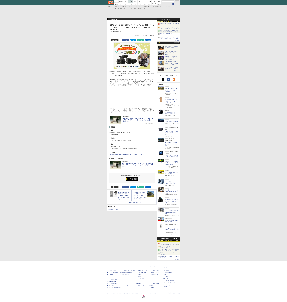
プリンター (167, 6)
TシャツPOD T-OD (142, 272)
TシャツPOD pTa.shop (169, 280)
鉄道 (127, 8)
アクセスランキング (165, 19)
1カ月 (177, 21)
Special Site (164, 43)
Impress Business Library (126, 272)
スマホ (119, 8)
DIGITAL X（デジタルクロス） (127, 276)
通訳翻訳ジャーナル (155, 272)
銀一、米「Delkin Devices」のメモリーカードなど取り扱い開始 (171, 191)
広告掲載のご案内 (130, 293)
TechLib (152, 287)
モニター (161, 6)
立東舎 (139, 274)
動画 (135, 8)
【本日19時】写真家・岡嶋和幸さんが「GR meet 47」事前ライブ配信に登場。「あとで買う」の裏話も (123, 196)
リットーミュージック (142, 267)
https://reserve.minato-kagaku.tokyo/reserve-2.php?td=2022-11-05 (126, 154)
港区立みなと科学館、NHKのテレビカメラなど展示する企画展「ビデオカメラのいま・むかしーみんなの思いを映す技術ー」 (138, 120)
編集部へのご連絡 (138, 293)
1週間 (171, 21)
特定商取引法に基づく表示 (174, 293)
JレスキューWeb (154, 274)
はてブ (134, 40)
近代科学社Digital (141, 285)
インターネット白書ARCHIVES (115, 287)
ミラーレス (110, 6)
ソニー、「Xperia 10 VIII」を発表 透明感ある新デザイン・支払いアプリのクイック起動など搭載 (169, 251)
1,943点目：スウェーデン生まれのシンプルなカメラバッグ (171, 133)
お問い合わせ (122, 293)
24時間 (165, 21)
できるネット (111, 285)
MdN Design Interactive (155, 283)
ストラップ (113, 8)
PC (108, 8)
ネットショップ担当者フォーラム (128, 270)
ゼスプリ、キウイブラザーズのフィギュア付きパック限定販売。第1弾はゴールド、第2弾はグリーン (169, 244)
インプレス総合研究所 (113, 272)
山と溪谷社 (138, 276)
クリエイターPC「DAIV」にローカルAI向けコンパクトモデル (171, 201)
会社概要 (156, 293)
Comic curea (166, 270)
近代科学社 (138, 283)
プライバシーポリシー (148, 293)
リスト (120, 40)
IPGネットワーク (166, 278)
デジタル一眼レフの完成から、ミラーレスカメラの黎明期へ (171, 144)
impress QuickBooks (168, 272)
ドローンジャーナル (113, 276)
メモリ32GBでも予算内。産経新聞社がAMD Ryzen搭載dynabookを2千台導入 (171, 63)
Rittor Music (139, 266)
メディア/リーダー (146, 6)
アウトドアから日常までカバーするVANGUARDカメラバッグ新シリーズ (171, 101)
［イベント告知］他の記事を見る (132, 202)
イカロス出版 (152, 266)
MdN (150, 279)
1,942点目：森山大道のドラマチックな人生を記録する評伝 (171, 229)
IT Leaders (111, 274)
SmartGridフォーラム (125, 267)
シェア (126, 40)
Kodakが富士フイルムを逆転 (171, 121)
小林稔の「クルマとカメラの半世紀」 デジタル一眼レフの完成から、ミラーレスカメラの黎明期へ (169, 38)
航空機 (131, 8)
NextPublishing (124, 285)
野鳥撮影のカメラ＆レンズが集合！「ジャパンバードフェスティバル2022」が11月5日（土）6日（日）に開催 (140, 196)
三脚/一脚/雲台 (155, 6)
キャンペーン (141, 8)
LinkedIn (149, 40)
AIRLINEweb (153, 267)
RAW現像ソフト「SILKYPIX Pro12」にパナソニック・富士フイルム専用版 (171, 163)
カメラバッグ (137, 6)
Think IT (110, 267)
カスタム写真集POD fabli (169, 282)
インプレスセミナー (125, 274)
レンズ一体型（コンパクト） (127, 6)
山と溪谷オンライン (142, 278)
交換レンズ (117, 6)
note (141, 40)
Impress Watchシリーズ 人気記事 (169, 238)
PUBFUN (164, 274)
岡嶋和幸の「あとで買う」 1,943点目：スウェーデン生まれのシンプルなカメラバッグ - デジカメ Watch (169, 31)
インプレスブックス (125, 282)
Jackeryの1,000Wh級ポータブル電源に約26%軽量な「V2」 (171, 212)
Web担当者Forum (112, 270)
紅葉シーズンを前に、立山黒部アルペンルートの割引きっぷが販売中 (171, 90)
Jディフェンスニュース (155, 270)
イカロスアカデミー (155, 276)
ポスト (116, 40)
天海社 (165, 267)
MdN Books (153, 281)
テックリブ (151, 285)
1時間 (160, 21)
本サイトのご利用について (112, 293)
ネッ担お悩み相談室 (113, 279)
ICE (163, 266)
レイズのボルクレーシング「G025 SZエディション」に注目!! (172, 53)
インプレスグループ (164, 293)
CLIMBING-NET (141, 281)
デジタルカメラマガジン (114, 283)
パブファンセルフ (167, 276)
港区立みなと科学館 (113, 209)
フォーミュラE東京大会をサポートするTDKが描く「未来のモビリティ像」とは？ (171, 58)
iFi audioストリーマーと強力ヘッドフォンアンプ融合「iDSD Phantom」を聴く (171, 68)
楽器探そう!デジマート (142, 270)
